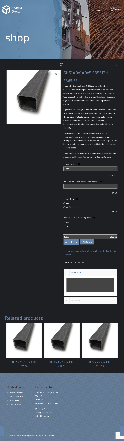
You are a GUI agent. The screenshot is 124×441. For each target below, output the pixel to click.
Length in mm (71, 164)
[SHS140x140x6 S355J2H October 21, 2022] (122, 431)
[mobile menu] (99, 9)
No (67, 226)
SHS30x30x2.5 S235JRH (62, 362)
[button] (56, 74)
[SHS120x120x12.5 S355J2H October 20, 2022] (2, 431)
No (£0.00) (71, 207)
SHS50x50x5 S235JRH (100, 362)
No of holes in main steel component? (82, 182)
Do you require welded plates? (79, 218)
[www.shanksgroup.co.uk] (12, 9)
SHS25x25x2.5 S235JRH (24, 362)
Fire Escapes (15, 404)
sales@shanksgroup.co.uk (46, 403)
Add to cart (87, 242)
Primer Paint (70, 199)
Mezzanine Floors (18, 396)
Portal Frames (16, 392)
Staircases (14, 400)
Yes (67, 203)
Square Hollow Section (84, 251)
